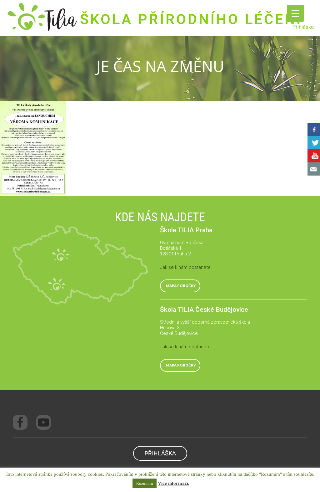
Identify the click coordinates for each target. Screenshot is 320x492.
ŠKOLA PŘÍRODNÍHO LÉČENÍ (191, 19)
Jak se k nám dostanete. (186, 267)
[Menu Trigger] (295, 13)
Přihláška (303, 27)
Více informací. (173, 483)
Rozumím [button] (144, 483)
